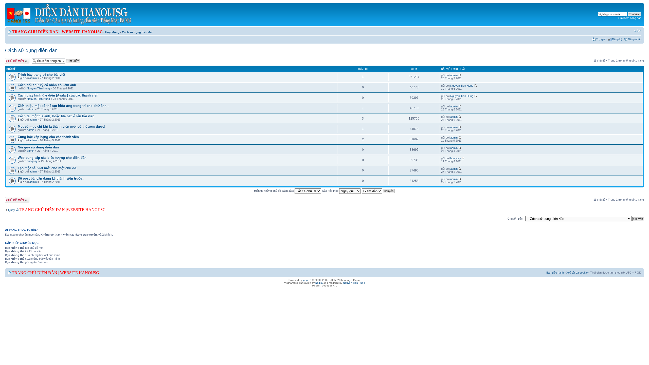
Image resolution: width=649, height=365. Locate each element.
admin (33, 78)
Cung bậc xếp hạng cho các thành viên (48, 137)
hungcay (32, 161)
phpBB (307, 280)
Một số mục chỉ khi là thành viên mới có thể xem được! (61, 126)
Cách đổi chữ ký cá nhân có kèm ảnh (47, 85)
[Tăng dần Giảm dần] (378, 190)
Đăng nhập (634, 39)
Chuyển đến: (515, 218)
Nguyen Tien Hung (38, 88)
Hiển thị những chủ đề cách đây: (274, 190)
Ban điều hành (555, 272)
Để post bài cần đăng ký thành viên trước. (51, 178)
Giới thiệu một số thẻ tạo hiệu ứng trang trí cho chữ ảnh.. (63, 106)
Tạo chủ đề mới (14, 59)
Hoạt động (112, 32)
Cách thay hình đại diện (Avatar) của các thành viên (58, 95)
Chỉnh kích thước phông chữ (637, 31)
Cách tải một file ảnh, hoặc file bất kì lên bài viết (56, 116)
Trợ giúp (601, 39)
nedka (319, 282)
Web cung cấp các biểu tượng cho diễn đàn (52, 158)
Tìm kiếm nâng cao (629, 18)
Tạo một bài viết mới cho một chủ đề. (47, 168)
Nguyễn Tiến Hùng (354, 282)
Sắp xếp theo (330, 190)
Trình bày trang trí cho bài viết (41, 74)
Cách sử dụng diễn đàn (137, 32)
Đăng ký (617, 39)
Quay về (37, 210)
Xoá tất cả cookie (577, 272)
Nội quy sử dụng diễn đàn (38, 147)
